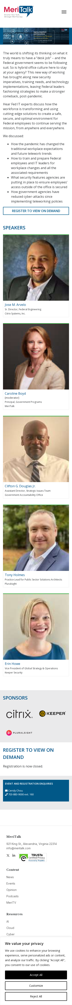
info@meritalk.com (18, 848)
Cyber (10, 934)
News (10, 877)
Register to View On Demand (36, 211)
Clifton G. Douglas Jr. (20, 486)
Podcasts (12, 896)
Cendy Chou (15, 790)
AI (7, 921)
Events (10, 883)
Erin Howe (12, 664)
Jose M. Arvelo (15, 304)
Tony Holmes (15, 575)
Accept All (36, 975)
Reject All (36, 996)
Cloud (10, 928)
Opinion (11, 889)
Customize (36, 985)
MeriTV (11, 902)
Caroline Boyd (15, 393)
